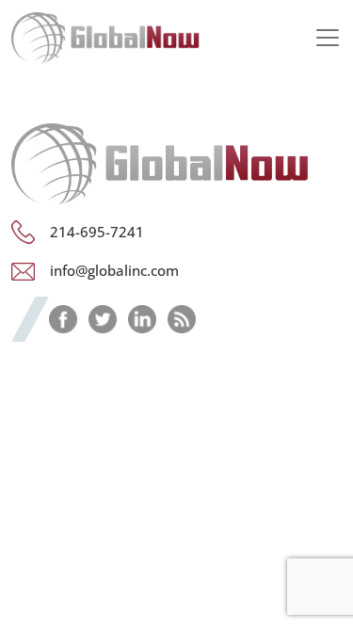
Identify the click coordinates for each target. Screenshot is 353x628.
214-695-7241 (97, 231)
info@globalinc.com (114, 270)
